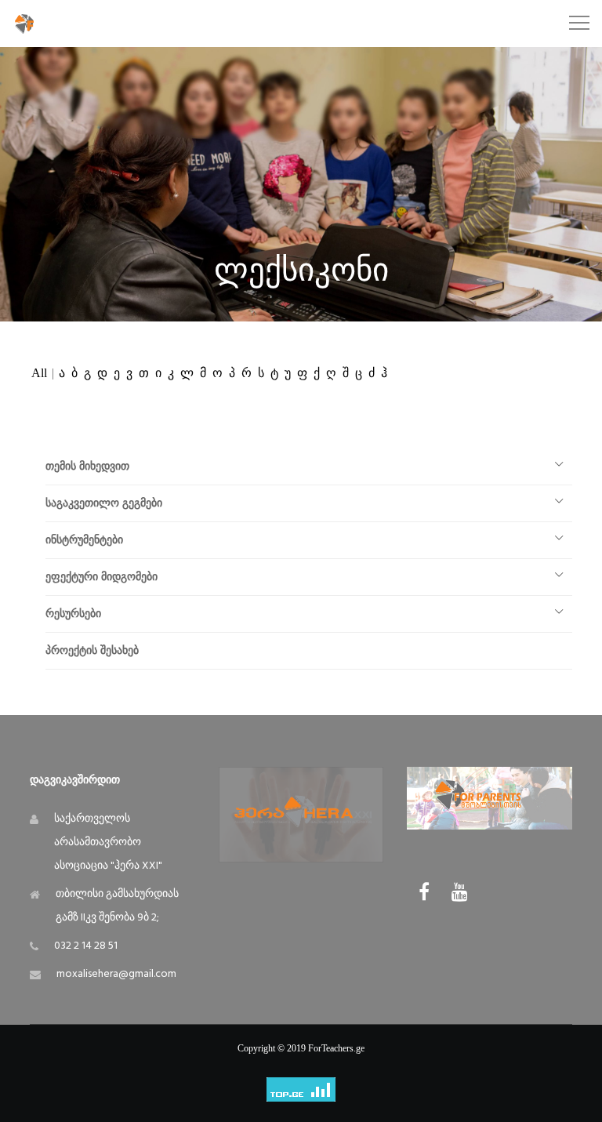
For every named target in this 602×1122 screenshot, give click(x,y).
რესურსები (73, 613)
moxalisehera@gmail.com (116, 974)
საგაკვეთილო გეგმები (103, 503)
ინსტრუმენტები (84, 540)
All (39, 372)
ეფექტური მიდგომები (101, 577)
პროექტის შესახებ (92, 650)
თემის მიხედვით (87, 466)
